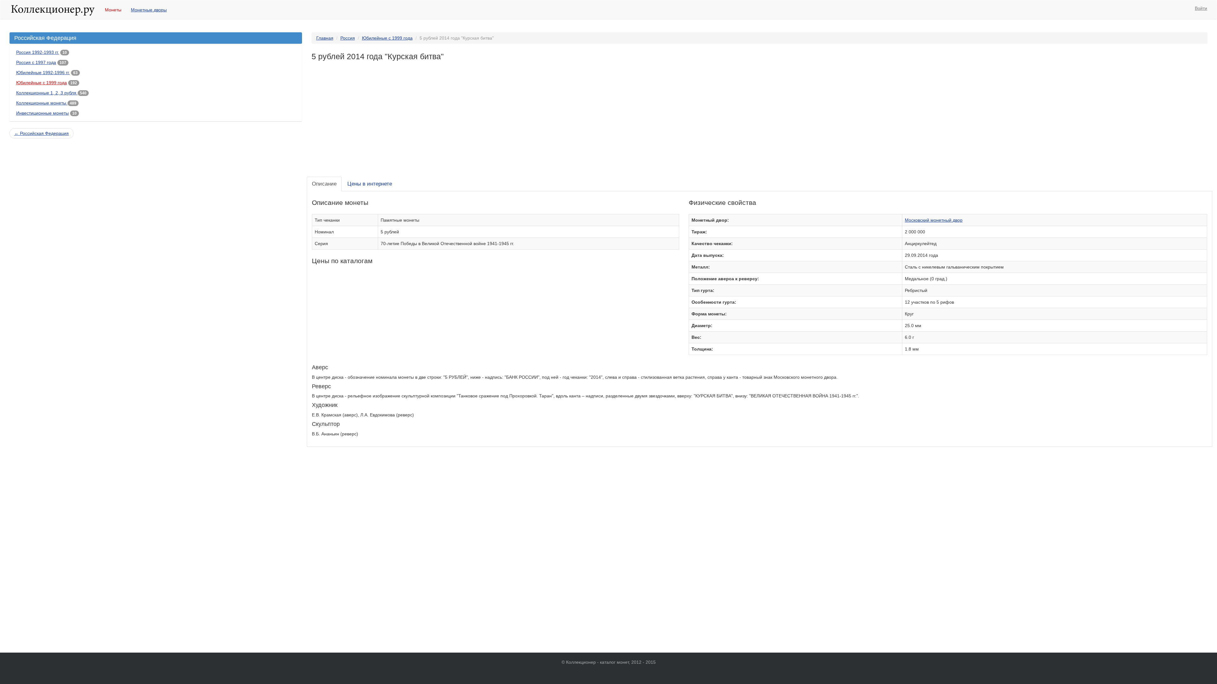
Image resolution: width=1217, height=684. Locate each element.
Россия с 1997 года (36, 62)
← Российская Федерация (41, 133)
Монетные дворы (149, 9)
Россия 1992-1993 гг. (37, 52)
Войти (1201, 8)
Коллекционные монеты (42, 102)
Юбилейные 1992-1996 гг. (43, 72)
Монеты (113, 9)
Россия (347, 38)
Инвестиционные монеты (42, 113)
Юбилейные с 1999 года (41, 82)
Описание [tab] (324, 184)
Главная (324, 38)
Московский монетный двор (934, 220)
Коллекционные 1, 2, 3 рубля (47, 92)
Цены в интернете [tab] (369, 184)
